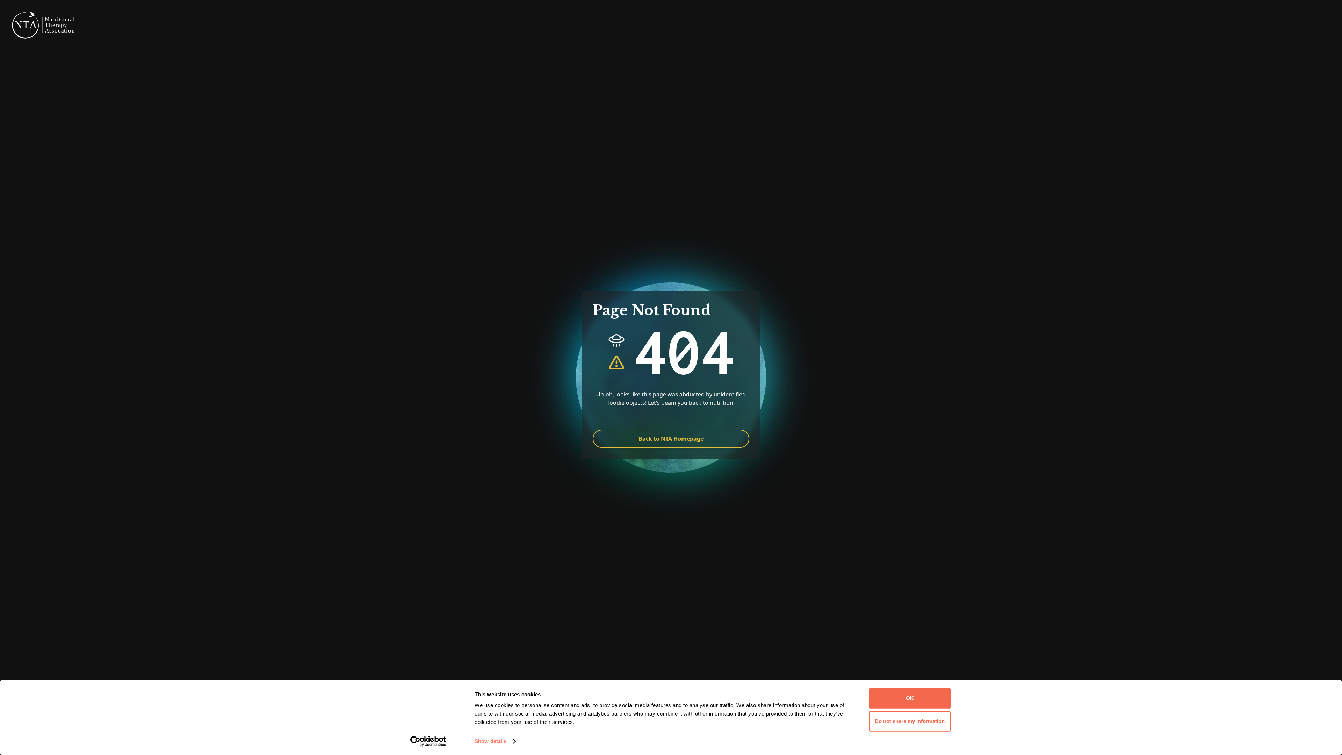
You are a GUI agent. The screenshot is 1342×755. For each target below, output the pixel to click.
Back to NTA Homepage (671, 439)
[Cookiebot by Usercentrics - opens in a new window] (428, 741)
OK (910, 698)
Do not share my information (910, 721)
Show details (490, 741)
